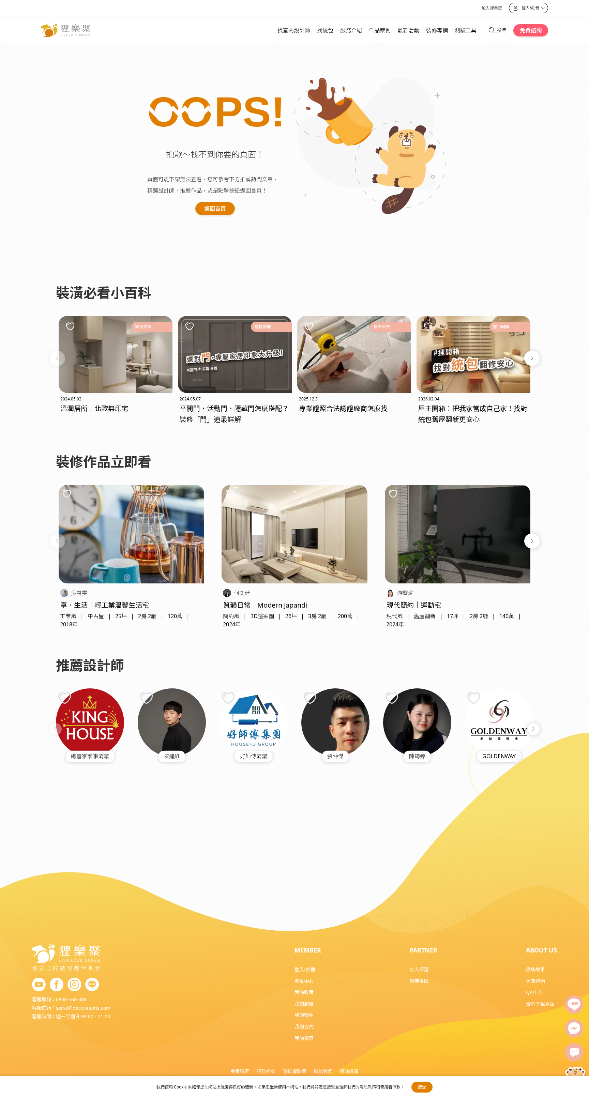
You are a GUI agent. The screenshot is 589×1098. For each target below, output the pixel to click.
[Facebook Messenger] (574, 1028)
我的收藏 (304, 992)
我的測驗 (304, 1004)
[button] (57, 358)
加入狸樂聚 (492, 8)
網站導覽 (349, 1071)
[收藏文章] (70, 326)
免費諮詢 (531, 30)
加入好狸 (419, 969)
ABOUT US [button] (541, 950)
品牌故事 (535, 969)
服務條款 (265, 1071)
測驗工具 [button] (466, 30)
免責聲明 (240, 1071)
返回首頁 (215, 208)
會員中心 (304, 981)
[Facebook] (56, 985)
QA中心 (534, 992)
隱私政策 (368, 1087)
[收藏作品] (67, 493)
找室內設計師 (293, 30)
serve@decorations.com (83, 1008)
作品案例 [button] (380, 30)
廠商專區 (419, 981)
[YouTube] (39, 985)
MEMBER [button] (307, 950)
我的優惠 (304, 1038)
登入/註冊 (304, 969)
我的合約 (304, 1026)
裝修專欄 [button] (437, 30)
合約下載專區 (540, 1004)
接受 (422, 1087)
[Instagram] (74, 985)
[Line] (574, 1004)
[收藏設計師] (64, 697)
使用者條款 (390, 1087)
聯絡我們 (323, 1071)
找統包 (325, 30)
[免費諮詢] (574, 1052)
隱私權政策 (294, 1071)
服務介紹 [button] (351, 30)
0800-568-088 (71, 999)
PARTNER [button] (423, 950)
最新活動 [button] (408, 30)
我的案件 (304, 1015)
